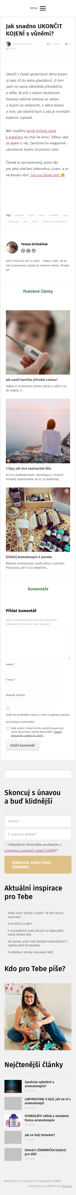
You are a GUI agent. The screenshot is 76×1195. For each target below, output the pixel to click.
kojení (32, 215)
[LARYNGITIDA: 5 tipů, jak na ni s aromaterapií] (13, 1103)
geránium (19, 215)
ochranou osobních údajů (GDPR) (30, 850)
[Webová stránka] (23, 251)
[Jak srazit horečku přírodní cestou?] (38, 342)
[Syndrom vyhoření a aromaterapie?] (13, 1086)
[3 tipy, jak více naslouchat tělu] (38, 431)
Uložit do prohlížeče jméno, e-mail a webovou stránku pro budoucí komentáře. (38, 718)
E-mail (11, 679)
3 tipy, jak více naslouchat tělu (28, 468)
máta (65, 215)
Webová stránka (15, 695)
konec (42, 215)
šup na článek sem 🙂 (48, 175)
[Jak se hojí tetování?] (13, 1137)
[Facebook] (28, 251)
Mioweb (67, 1186)
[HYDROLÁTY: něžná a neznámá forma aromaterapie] (13, 1120)
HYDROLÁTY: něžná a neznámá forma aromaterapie (47, 1118)
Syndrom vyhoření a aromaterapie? (39, 1084)
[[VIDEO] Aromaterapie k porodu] (38, 519)
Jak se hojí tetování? (40, 1135)
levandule (54, 215)
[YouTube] (34, 251)
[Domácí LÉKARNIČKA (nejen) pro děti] (13, 1154)
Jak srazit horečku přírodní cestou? (32, 380)
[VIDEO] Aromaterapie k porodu (29, 557)
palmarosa (14, 221)
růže (25, 221)
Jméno (10, 664)
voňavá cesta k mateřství (54, 221)
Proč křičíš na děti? (20, 924)
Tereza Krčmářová (22, 43)
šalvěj (35, 221)
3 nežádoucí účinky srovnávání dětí (30, 952)
